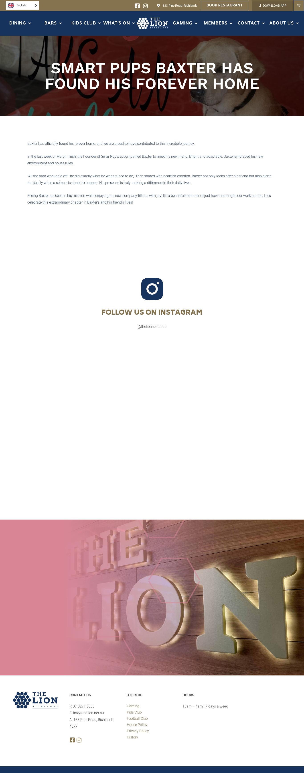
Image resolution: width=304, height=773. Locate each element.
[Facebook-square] (137, 5)
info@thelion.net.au (88, 713)
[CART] (298, 5)
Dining (17, 23)
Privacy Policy (138, 731)
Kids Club (83, 23)
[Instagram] (145, 5)
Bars (50, 23)
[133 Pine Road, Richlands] (158, 5)
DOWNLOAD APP (275, 5)
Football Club (137, 718)
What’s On (116, 23)
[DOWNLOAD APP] (259, 5)
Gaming (183, 23)
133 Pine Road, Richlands (179, 5)
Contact (248, 23)
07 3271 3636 (84, 706)
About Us (281, 23)
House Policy (137, 725)
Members (215, 23)
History (132, 737)
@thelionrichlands (152, 326)
